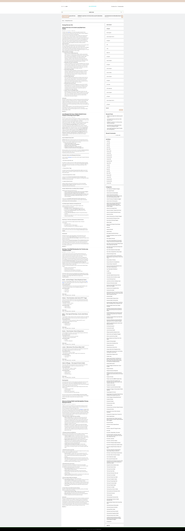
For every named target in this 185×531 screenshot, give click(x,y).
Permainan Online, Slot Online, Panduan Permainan (115, 407)
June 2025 (108, 167)
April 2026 (108, 147)
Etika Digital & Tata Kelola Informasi (112, 233)
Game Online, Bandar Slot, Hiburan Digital (113, 249)
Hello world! (118, 135)
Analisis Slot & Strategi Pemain (112, 208)
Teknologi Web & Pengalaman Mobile (113, 513)
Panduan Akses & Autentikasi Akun (112, 343)
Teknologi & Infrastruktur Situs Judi (112, 473)
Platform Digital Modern (110, 416)
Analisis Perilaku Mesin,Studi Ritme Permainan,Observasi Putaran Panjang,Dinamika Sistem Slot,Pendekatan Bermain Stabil (114, 195)
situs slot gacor (109, 60)
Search (107, 108)
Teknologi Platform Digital (111, 509)
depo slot (108, 52)
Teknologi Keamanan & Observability (112, 505)
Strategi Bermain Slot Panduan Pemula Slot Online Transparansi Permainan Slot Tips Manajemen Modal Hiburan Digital (115, 462)
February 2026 (109, 151)
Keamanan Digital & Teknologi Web (112, 300)
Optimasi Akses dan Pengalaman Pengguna (114, 334)
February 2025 (109, 175)
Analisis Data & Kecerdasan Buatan (112, 192)
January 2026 (109, 153)
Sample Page (91, 12)
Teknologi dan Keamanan (111, 493)
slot (68, 32)
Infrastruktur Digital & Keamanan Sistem (113, 275)
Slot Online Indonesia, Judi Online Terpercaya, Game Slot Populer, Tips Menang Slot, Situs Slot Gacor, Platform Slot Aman (114, 435)
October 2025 (109, 159)
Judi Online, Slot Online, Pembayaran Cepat (113, 281)
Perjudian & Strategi (110, 399)
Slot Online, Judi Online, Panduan (112, 440)
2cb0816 (64, 30)
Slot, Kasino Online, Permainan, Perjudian (113, 454)
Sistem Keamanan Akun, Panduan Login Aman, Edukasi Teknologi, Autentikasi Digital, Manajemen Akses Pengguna (115, 419)
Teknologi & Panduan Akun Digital (112, 477)
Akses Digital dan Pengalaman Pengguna (113, 188)
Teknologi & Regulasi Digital (111, 485)
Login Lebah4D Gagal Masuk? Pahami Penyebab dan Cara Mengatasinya (89, 15)
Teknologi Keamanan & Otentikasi (112, 507)
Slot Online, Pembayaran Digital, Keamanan (113, 442)
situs (107, 48)
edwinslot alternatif (110, 229)
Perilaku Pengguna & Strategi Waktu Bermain (114, 397)
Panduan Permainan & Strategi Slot (112, 370)
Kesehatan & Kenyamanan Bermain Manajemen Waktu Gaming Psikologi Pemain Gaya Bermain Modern (114, 309)
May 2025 (108, 169)
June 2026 (108, 143)
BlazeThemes (99, 529)
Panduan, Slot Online (110, 376)
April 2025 (108, 171)
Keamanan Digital (109, 296)
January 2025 (109, 177)
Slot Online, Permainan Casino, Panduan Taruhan (114, 444)
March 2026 (108, 149)
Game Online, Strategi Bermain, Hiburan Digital (114, 251)
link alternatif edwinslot (110, 326)
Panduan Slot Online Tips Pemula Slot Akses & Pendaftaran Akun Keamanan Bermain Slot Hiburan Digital (115, 373)
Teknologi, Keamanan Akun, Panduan (112, 515)
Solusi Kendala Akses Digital (111, 456)
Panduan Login (109, 356)
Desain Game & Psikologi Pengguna (112, 220)
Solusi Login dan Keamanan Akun (112, 458)
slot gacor (70, 157)
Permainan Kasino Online (111, 403)
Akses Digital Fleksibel (110, 190)
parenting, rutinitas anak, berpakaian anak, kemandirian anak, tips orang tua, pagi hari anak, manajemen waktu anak (114, 381)
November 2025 (109, 157)
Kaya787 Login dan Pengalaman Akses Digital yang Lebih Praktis (115, 15)
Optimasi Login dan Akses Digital (112, 336)
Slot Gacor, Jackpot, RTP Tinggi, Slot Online (114, 428)
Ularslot (81, 409)
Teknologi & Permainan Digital (111, 483)
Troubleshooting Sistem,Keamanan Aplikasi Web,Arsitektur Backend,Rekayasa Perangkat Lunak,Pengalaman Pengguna (114, 518)
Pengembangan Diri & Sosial (111, 392)
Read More (64, 111)
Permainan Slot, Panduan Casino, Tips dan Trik (114, 414)
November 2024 (109, 181)
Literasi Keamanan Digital (111, 330)
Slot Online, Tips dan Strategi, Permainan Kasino (114, 452)
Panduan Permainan (110, 368)
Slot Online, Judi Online (110, 438)
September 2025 (109, 161)
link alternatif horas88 (110, 328)
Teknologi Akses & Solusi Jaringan (112, 489)
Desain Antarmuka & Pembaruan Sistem (113, 218)
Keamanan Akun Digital (110, 290)
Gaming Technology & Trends (111, 253)
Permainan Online (109, 405)
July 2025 (108, 165)
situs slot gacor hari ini (110, 36)
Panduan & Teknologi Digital (111, 341)
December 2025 (109, 155)
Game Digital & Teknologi (111, 238)
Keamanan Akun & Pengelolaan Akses (113, 288)
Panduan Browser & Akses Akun (112, 347)
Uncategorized (109, 521)
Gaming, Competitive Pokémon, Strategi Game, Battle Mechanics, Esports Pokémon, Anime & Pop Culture (115, 256)
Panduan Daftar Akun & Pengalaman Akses (113, 349)
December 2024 (109, 179)
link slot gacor (109, 32)
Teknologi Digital (109, 495)
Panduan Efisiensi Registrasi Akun (112, 354)
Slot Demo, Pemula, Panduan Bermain (113, 424)
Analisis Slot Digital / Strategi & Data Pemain (114, 210)
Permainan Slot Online (110, 409)
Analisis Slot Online (110, 214)
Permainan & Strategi (110, 401)
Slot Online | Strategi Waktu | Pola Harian (113, 432)
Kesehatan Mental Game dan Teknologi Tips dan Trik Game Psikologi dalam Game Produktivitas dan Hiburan (114, 313)
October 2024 (109, 183)
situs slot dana (109, 72)
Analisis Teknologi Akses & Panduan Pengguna (114, 216)
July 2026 (108, 141)
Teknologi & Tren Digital (110, 487)
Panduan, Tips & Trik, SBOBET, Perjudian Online (114, 378)
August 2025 (109, 163)
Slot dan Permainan (110, 422)
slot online (108, 84)
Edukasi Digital (109, 222)
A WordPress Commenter (111, 135)
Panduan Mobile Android (111, 363)
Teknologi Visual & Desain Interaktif (112, 511)
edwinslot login (109, 231)
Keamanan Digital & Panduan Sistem (112, 298)
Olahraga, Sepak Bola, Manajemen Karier (113, 332)
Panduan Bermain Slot (110, 345)
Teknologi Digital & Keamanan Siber (112, 497)
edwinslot (108, 227)
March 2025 (108, 173)
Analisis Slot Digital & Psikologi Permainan (113, 212)
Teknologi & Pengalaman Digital (112, 479)
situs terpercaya (109, 88)
